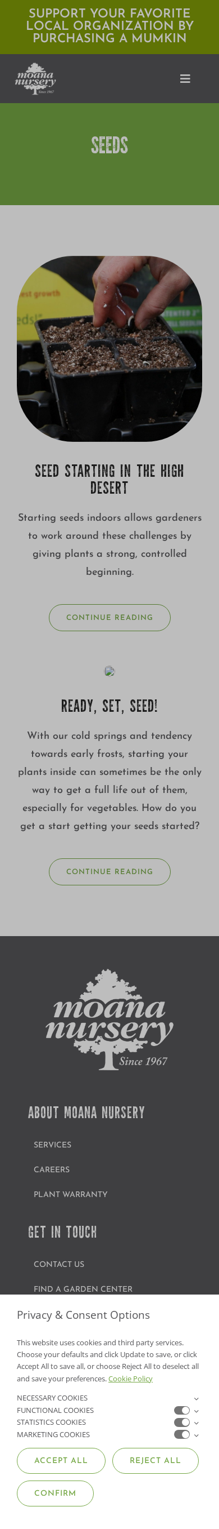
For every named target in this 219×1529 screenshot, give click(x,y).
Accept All (61, 1461)
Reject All (155, 1461)
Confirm (55, 1494)
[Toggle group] (196, 1398)
